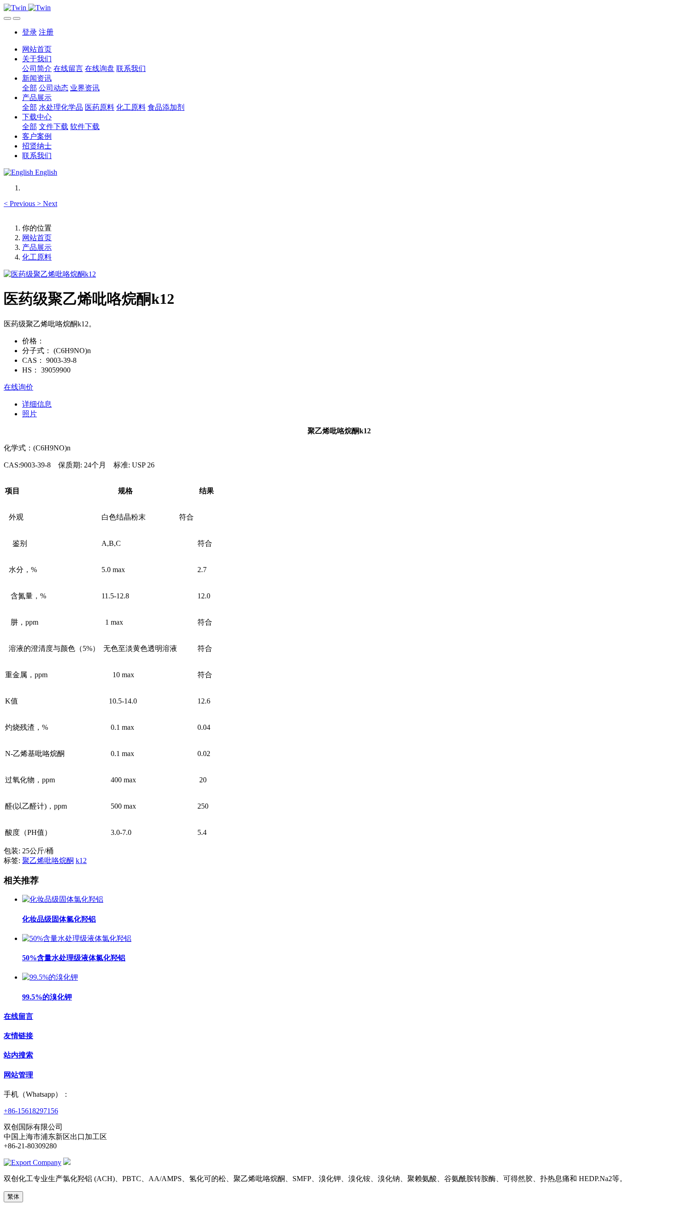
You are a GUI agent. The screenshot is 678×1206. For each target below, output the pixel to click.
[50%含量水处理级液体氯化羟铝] (76, 938)
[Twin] (339, 8)
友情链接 (18, 1036)
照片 (29, 414)
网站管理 (18, 1075)
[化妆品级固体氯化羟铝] (62, 899)
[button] (20, 203)
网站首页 (37, 49)
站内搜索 (18, 1055)
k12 (81, 860)
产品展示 (37, 247)
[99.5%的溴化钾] (50, 977)
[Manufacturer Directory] (32, 1162)
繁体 (13, 1196)
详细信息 (37, 404)
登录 (29, 32)
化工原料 (37, 257)
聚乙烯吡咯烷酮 (48, 860)
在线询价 (18, 387)
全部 (29, 88)
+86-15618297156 (31, 1111)
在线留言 (18, 1016)
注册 (46, 32)
